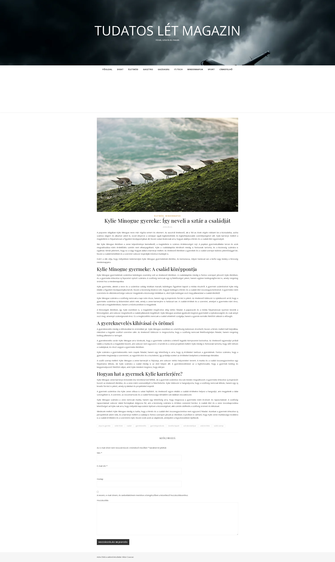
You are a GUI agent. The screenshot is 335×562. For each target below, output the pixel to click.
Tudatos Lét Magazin (167, 30)
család (129, 426)
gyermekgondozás (157, 426)
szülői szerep (219, 426)
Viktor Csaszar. (128, 557)
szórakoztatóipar (189, 426)
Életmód (133, 69)
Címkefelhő (226, 69)
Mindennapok (195, 69)
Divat (120, 69)
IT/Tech (178, 69)
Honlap (100, 479)
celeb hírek (119, 426)
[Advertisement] (167, 93)
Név (99, 453)
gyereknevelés (141, 426)
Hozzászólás (102, 500)
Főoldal (107, 69)
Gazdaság (163, 69)
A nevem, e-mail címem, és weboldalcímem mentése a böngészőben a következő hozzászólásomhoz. (142, 495)
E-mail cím (102, 466)
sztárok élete (205, 426)
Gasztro (148, 69)
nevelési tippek (173, 426)
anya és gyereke (104, 426)
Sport (211, 69)
